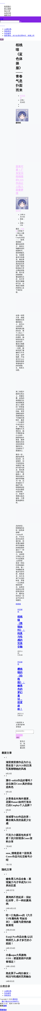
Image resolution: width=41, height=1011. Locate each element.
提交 (18, 737)
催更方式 (7, 15)
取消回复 (19, 735)
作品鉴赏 (7, 993)
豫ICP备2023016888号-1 (10, 1001)
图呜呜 (18, 211)
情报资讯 (7, 995)
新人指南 (7, 9)
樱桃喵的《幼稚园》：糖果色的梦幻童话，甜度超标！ (21, 689)
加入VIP (7, 11)
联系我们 (7, 6)
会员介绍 (7, 13)
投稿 (1, 39)
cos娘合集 (7, 991)
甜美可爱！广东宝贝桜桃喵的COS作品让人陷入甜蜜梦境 (19, 179)
